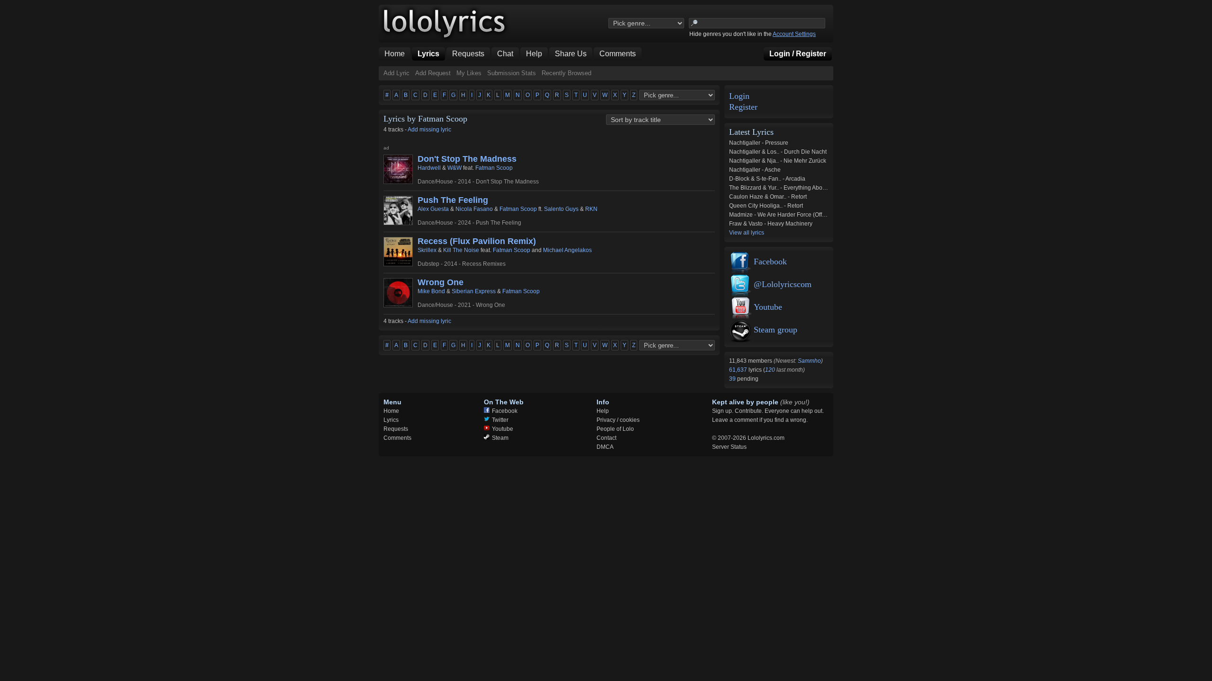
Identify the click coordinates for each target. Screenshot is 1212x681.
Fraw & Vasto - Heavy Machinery (770, 223)
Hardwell (429, 168)
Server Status (729, 447)
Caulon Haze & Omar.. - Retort (768, 196)
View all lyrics (746, 232)
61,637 (739, 370)
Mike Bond (431, 291)
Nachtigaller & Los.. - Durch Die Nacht (778, 151)
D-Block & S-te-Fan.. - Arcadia (767, 178)
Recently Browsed (566, 73)
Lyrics (391, 420)
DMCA (605, 447)
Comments (397, 438)
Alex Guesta (433, 209)
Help (603, 411)
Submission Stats (511, 73)
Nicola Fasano (474, 209)
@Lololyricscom (782, 284)
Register (743, 107)
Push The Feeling (453, 200)
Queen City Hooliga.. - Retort (766, 205)
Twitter (500, 420)
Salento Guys (561, 209)
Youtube (768, 307)
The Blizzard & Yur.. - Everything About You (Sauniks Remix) (805, 187)
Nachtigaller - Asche (755, 169)
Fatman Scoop (494, 168)
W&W (454, 168)
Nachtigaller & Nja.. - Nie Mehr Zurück (777, 160)
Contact (606, 438)
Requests (395, 429)
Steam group (775, 329)
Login (739, 96)
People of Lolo (615, 429)
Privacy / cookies (618, 420)
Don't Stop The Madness (467, 159)
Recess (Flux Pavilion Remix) (477, 241)
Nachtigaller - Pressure (758, 143)
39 (733, 378)
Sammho (809, 361)
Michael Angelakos (567, 250)
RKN (591, 209)
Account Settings (794, 34)
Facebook (770, 261)
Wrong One (440, 282)
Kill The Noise (461, 250)
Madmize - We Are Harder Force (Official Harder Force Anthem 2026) (817, 214)
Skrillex (427, 250)
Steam (500, 438)
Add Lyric (396, 73)
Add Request (433, 73)
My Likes (468, 73)
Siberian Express (474, 291)
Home (391, 411)
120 (770, 370)
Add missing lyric (429, 129)
